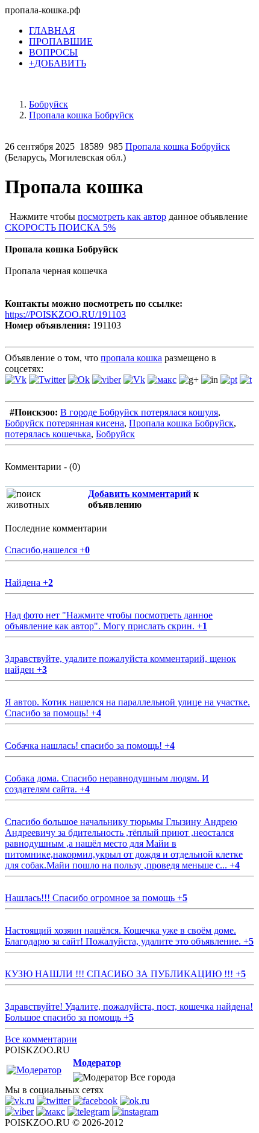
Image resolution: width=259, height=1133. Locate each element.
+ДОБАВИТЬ (57, 63)
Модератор (97, 1063)
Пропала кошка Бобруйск (177, 146)
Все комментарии (41, 1039)
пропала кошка (131, 358)
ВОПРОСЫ (53, 52)
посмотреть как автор (122, 216)
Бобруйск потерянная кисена (64, 423)
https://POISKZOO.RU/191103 (65, 314)
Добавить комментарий (139, 494)
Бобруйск (115, 434)
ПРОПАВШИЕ (61, 41)
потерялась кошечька (48, 434)
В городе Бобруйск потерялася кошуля (139, 412)
